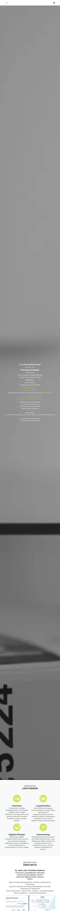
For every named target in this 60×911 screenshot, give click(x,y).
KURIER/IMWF (47, 393)
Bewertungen (29, 388)
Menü (54, 2)
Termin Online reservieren (30, 398)
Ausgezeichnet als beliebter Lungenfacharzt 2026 (24, 393)
